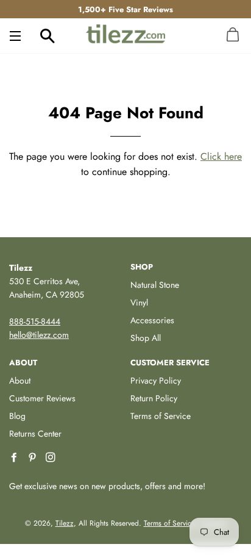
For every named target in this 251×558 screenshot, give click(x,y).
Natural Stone (154, 285)
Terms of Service (160, 416)
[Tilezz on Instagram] (52, 457)
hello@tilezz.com (39, 335)
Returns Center (35, 433)
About (19, 380)
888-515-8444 (34, 321)
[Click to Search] (47, 35)
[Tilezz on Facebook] (15, 457)
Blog (17, 416)
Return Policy (153, 398)
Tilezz (64, 523)
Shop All (145, 338)
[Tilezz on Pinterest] (33, 457)
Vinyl (139, 302)
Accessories (152, 320)
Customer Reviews (42, 398)
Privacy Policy (155, 380)
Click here (221, 156)
